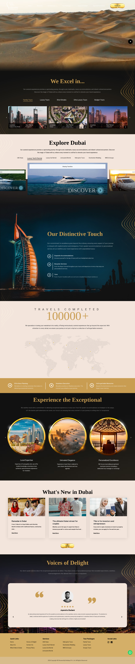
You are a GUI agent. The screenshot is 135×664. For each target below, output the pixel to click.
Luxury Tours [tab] (45, 100)
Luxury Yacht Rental (48, 645)
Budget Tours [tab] (99, 100)
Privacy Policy (30, 648)
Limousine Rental (48, 650)
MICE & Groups (67, 648)
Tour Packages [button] (66, 6)
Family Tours (87, 642)
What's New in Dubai (16, 648)
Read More (15, 533)
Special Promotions (99, 6)
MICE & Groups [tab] (109, 158)
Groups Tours (87, 648)
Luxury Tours (87, 645)
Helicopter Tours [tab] (80, 158)
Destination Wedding (69, 645)
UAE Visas (46, 642)
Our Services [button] (51, 6)
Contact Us (29, 645)
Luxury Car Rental (48, 648)
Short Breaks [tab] (61, 100)
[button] (13, 617)
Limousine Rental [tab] (66, 158)
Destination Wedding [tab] (95, 158)
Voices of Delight (83, 6)
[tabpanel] (67, 117)
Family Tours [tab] (28, 100)
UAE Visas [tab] (20, 158)
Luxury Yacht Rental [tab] (34, 158)
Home (30, 6)
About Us (39, 6)
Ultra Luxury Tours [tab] (80, 100)
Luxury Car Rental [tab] (51, 158)
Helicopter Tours (68, 642)
